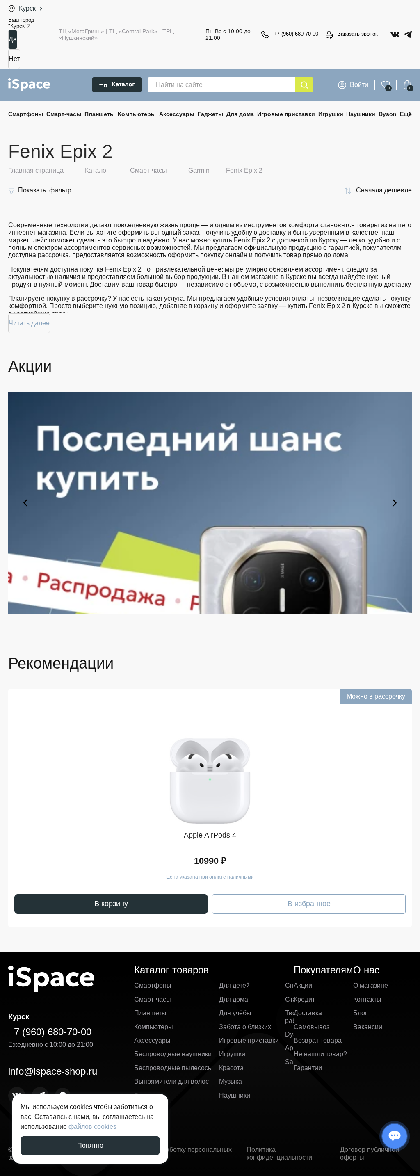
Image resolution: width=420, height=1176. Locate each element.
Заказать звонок (358, 34)
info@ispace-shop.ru (52, 1071)
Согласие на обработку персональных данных (173, 1153)
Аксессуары (176, 114)
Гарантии (308, 1067)
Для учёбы (235, 1012)
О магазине (370, 985)
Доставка (308, 1012)
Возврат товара (318, 1040)
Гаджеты (210, 114)
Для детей (234, 985)
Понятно (90, 1145)
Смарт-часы (63, 114)
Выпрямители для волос (171, 1081)
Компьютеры (137, 114)
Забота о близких (245, 1026)
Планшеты (99, 114)
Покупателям (323, 969)
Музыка (230, 1081)
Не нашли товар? (320, 1053)
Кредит (304, 999)
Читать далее (29, 323)
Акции (303, 985)
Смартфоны (25, 114)
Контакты (367, 999)
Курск (27, 8)
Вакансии (367, 1026)
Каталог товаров (171, 969)
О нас (366, 969)
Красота (231, 1067)
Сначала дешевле (384, 190)
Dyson (388, 114)
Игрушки (330, 114)
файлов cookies (92, 1126)
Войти (359, 84)
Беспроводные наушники (173, 1053)
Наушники (360, 114)
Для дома (240, 114)
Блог (360, 1012)
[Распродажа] (210, 503)
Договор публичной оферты (369, 1153)
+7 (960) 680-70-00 (296, 34)
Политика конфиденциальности (279, 1153)
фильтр (44, 190)
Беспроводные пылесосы (173, 1067)
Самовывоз (311, 1026)
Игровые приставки (286, 114)
